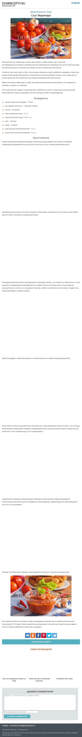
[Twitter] (49, 635)
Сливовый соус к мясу (64, 679)
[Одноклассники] (32, 635)
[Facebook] (38, 635)
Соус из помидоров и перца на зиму (14, 680)
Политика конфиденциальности (22, 726)
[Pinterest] (43, 635)
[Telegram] (54, 635)
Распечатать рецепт (41, 642)
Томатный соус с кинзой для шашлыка (39, 680)
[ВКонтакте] (27, 635)
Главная (5, 726)
